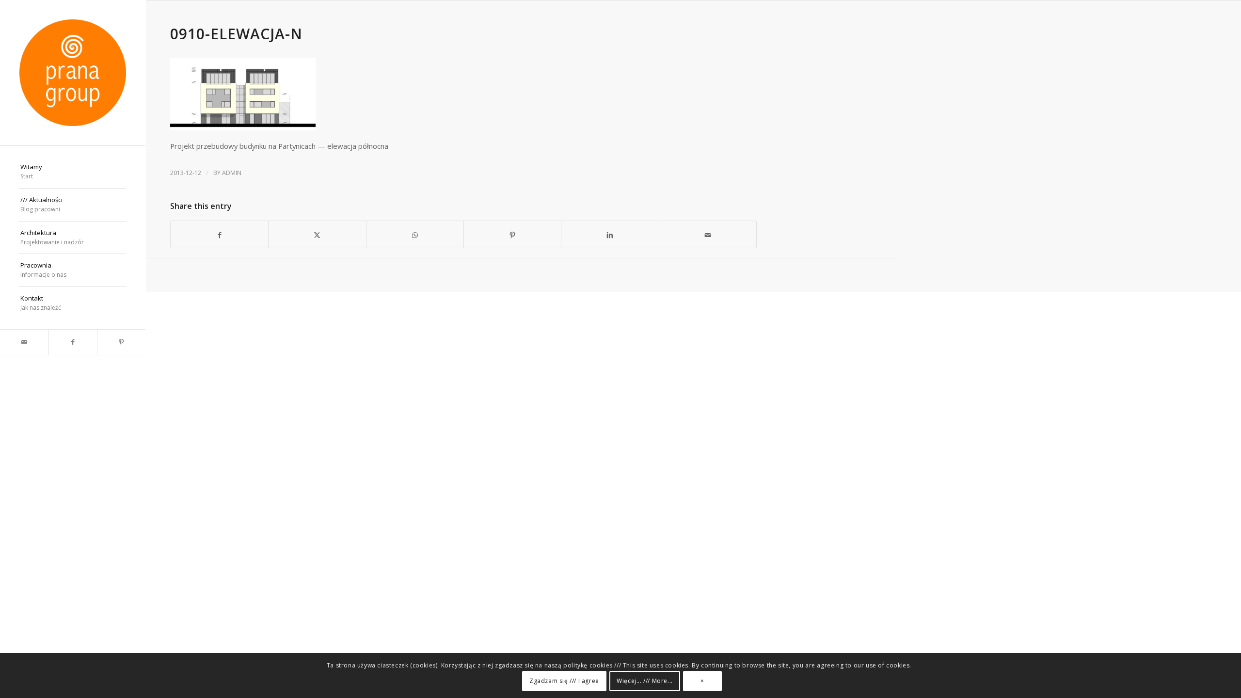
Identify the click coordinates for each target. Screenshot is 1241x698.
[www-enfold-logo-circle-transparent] (72, 72)
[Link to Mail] (24, 342)
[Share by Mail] (707, 234)
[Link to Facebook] (72, 342)
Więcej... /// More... (645, 681)
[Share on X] (317, 234)
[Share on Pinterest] (512, 234)
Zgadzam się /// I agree (564, 681)
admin (231, 173)
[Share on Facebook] (219, 234)
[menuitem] (73, 172)
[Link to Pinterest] (121, 342)
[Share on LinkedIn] (609, 234)
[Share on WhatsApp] (414, 234)
